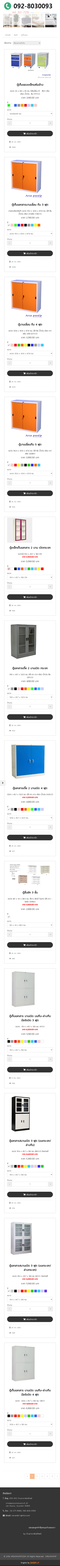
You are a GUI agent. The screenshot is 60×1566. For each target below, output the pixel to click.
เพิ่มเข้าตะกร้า (31, 133)
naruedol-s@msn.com (21, 1515)
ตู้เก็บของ (24, 35)
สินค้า (16, 35)
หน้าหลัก (8, 35)
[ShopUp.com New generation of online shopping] (34, 1562)
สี (7, 102)
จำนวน (9, 119)
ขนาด (9, 109)
